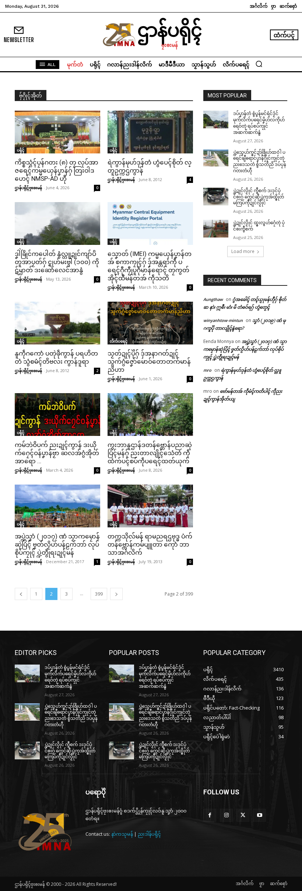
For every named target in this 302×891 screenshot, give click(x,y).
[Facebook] (209, 815)
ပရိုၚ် (20, 150)
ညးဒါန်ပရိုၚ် (149, 834)
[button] (259, 63)
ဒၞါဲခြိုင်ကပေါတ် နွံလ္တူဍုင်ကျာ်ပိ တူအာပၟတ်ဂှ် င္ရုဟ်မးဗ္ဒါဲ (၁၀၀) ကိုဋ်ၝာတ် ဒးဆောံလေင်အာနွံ (57, 262)
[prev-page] (21, 594)
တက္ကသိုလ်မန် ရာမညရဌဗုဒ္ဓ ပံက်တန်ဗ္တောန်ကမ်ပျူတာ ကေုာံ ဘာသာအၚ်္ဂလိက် (150, 544)
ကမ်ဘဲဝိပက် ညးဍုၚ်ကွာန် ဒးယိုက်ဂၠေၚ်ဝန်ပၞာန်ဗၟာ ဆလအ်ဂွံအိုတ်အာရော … (57, 453)
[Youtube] (259, 815)
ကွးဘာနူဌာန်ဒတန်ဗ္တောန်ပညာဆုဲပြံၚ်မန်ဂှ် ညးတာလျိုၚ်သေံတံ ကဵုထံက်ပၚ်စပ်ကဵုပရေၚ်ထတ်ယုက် (150, 453)
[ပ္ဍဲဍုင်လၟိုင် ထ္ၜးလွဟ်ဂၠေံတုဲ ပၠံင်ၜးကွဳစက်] (215, 229)
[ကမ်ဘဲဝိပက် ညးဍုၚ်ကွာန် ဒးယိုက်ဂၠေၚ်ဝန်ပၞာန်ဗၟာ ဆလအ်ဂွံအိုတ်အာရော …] (57, 414)
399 (99, 594)
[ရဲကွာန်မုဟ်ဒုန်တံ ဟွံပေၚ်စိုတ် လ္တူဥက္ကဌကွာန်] (150, 132)
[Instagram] (226, 815)
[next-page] (116, 594)
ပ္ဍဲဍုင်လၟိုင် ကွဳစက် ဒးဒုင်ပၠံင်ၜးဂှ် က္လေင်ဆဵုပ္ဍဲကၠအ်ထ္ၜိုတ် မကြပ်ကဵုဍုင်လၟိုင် (258, 197)
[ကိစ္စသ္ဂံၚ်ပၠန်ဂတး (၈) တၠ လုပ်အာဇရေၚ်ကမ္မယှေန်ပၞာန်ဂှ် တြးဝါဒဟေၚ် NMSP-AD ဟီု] (57, 132)
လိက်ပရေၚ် (118, 341)
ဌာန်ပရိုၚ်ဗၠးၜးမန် (28, 187)
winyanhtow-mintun (223, 320)
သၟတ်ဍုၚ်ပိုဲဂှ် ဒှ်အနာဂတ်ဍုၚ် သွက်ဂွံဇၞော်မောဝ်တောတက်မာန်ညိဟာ (149, 361)
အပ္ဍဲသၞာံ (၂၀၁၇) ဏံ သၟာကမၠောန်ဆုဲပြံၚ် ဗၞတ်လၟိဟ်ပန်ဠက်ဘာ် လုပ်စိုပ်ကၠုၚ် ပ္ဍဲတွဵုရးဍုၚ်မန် (57, 544)
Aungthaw (213, 299)
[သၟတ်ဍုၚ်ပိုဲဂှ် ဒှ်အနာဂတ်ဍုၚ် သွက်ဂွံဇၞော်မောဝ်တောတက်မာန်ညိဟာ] (150, 323)
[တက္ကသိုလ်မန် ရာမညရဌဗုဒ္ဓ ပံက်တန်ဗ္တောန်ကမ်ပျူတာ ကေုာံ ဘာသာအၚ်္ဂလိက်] (150, 506)
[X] (242, 815)
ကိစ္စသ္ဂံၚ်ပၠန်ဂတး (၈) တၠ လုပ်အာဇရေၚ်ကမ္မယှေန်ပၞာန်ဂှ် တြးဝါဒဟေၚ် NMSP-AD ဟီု (56, 170)
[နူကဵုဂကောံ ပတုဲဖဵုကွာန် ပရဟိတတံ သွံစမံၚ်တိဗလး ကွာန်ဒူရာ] (57, 323)
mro (207, 370)
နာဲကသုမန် (122, 834)
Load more (242, 251)
